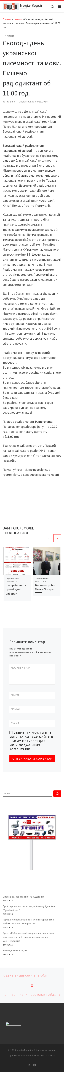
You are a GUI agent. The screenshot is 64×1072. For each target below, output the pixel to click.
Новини (18, 19)
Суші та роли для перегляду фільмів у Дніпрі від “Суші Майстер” (29, 908)
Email (16, 709)
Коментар (20, 667)
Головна (7, 19)
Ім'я (15, 695)
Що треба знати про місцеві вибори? (16, 589)
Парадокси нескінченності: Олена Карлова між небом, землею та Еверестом (28, 921)
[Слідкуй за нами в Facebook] (34, 1065)
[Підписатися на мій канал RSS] (29, 1065)
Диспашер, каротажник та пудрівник (23, 896)
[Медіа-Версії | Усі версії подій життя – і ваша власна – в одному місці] (11, 5)
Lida (12, 101)
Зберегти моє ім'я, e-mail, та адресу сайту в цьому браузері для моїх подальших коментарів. (31, 741)
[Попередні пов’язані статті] (49, 538)
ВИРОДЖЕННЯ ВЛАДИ (15, 950)
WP (22, 1055)
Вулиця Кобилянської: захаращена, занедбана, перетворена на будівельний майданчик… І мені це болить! (29, 937)
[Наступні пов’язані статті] (57, 538)
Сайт (15, 723)
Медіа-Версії (24, 1050)
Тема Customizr (47, 1055)
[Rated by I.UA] (13, 1024)
